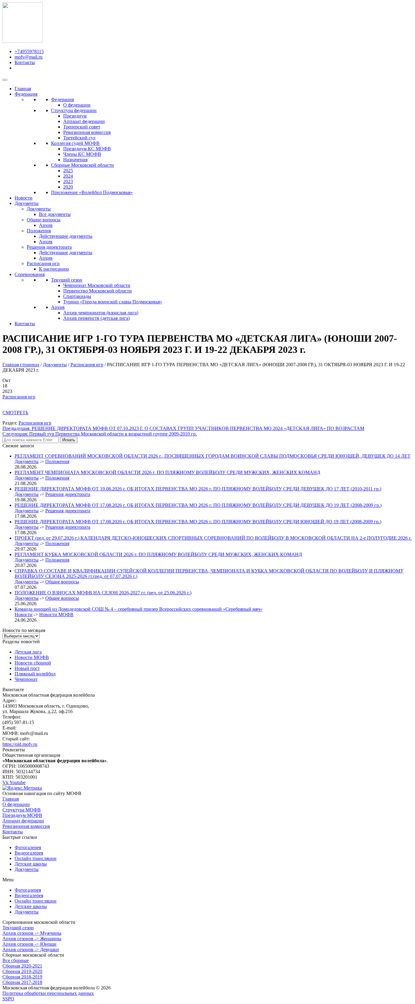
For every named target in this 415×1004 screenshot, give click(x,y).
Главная (23, 88)
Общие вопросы (43, 219)
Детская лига (28, 651)
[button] (207, 880)
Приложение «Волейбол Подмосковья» (92, 192)
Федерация (26, 94)
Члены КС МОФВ (82, 154)
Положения (39, 230)
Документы (27, 203)
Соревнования (30, 274)
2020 (68, 187)
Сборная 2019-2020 (22, 971)
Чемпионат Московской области (96, 285)
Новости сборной (33, 662)
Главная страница (20, 364)
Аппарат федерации (84, 121)
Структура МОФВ (21, 809)
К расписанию (54, 268)
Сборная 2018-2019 (22, 976)
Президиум (75, 115)
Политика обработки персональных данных (48, 993)
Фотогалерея (28, 847)
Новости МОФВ (56, 614)
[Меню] (4, 80)
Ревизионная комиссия (87, 132)
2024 (68, 176)
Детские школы (31, 863)
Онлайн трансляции (36, 858)
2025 (68, 170)
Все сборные (15, 960)
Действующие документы (65, 236)
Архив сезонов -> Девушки (30, 949)
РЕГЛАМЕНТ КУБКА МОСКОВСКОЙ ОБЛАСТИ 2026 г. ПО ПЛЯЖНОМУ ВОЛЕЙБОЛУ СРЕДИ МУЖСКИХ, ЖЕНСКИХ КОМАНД (158, 554)
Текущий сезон (66, 279)
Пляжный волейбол (35, 673)
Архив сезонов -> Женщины (31, 938)
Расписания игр (43, 263)
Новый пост (27, 668)
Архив (46, 225)
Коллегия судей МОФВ (75, 143)
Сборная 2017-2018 (22, 982)
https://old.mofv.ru (19, 744)
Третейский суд (79, 137)
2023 (68, 181)
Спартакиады (77, 296)
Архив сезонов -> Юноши (29, 944)
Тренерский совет (81, 126)
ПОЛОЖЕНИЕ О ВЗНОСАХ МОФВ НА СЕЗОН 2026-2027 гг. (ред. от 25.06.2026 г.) (103, 592)
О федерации (77, 105)
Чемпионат (26, 679)
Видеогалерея (29, 852)
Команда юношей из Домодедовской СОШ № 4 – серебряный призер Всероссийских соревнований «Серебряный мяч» (138, 609)
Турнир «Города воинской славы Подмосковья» (112, 301)
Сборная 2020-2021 (22, 965)
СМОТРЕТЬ (15, 412)
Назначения (75, 159)
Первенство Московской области (97, 290)
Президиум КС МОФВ (87, 148)
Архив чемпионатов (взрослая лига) (100, 312)
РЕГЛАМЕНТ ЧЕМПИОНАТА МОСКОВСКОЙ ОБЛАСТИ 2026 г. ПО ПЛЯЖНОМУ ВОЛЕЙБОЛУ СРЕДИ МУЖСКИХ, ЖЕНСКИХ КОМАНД (167, 472)
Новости (24, 197)
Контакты (25, 323)
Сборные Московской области (82, 165)
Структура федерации (74, 110)
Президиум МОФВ (22, 815)
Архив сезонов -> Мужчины (31, 933)
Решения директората (49, 247)
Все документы (55, 214)
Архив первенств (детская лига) (96, 318)
